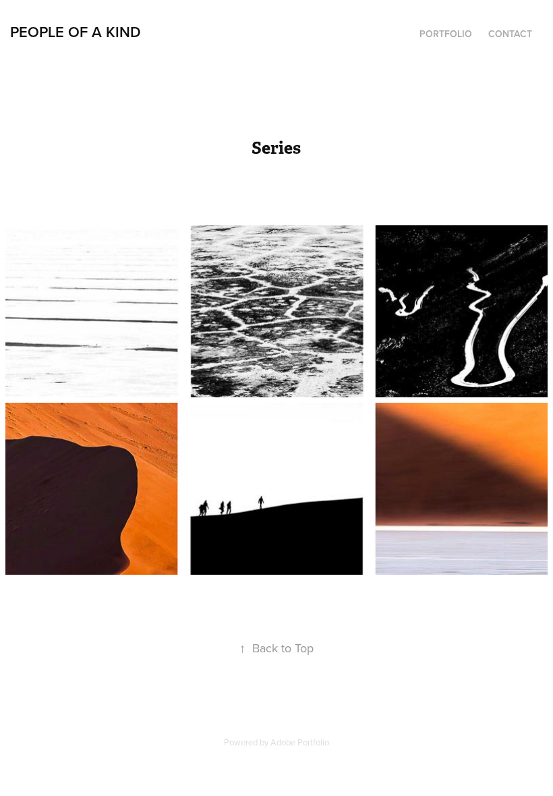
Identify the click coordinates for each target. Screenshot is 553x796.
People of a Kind (75, 31)
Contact (510, 33)
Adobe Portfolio (299, 742)
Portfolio (445, 33)
